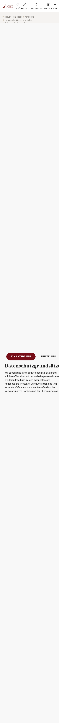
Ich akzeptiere (21, 356)
